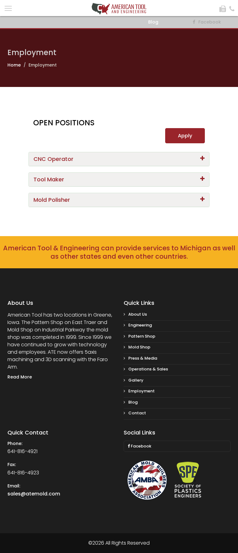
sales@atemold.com (33, 493)
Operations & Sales (148, 369)
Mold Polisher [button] (51, 200)
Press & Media (142, 358)
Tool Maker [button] (48, 179)
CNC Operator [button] (53, 159)
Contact (137, 413)
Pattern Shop (141, 336)
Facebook (140, 446)
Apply (185, 135)
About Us (137, 314)
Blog (153, 22)
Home (14, 65)
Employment (141, 391)
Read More (19, 377)
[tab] (119, 159)
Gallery (135, 380)
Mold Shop (139, 347)
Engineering (140, 325)
